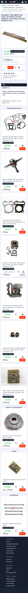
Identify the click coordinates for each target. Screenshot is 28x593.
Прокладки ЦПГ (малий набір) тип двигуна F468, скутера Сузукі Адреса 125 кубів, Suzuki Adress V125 (14, 222)
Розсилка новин (10, 585)
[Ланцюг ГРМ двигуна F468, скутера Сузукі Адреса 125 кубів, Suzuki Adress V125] (14, 35)
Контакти (8, 559)
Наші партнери (10, 553)
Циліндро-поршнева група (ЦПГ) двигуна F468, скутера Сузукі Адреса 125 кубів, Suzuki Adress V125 (14, 264)
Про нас (8, 541)
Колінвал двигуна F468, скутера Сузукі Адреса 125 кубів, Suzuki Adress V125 (13, 180)
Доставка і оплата (11, 546)
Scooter (14, 2)
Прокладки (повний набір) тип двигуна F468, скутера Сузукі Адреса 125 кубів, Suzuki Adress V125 (13, 138)
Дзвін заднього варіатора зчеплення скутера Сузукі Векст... (13, 524)
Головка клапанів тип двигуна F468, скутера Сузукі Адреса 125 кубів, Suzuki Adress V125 (13, 307)
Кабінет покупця (10, 579)
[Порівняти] (18, 67)
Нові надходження (11, 572)
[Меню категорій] (2, 2)
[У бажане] (15, 67)
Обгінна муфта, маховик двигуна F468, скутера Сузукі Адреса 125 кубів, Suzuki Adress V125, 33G (13, 392)
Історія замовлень (11, 581)
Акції (14, 451)
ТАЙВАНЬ (11, 54)
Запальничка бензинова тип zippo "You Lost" (13, 480)
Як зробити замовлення (12, 544)
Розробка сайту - (14, 591)
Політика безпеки (10, 548)
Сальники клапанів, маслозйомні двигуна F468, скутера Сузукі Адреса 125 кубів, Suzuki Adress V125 (14, 349)
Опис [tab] (3, 85)
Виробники (9, 568)
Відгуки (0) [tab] (5, 88)
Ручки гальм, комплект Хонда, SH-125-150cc (13, 436)
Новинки (14, 495)
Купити (11, 67)
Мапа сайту (9, 561)
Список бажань (10, 583)
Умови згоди (9, 550)
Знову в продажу (14, 407)
